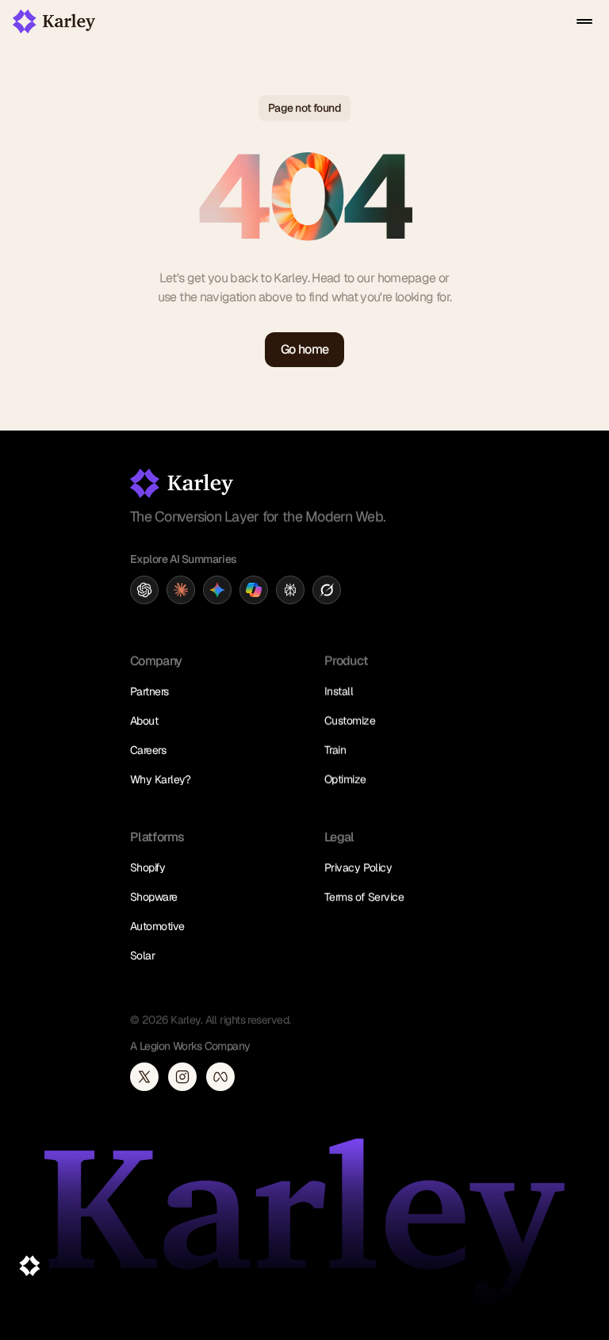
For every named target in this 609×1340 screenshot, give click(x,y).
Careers (148, 750)
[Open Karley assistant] (29, 1265)
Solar (142, 955)
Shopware (154, 897)
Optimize (345, 779)
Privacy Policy (358, 867)
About (144, 721)
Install (338, 691)
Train (335, 750)
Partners (149, 691)
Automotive (157, 926)
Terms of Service (364, 897)
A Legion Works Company (190, 1046)
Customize (349, 721)
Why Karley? (160, 779)
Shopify (147, 867)
